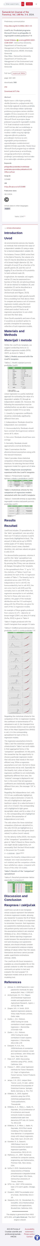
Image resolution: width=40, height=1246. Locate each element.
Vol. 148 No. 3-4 (20, 14)
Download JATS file (11, 91)
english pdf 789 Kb (19, 73)
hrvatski (29, 4)
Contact (30, 1237)
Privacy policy (29, 1234)
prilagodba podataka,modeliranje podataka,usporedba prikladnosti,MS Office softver (18, 169)
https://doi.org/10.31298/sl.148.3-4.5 (18, 26)
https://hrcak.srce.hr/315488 (14, 187)
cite (5, 87)
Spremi (21, 1243)
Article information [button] (13, 228)
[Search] (22, 4)
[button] (36, 4)
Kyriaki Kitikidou (10, 40)
